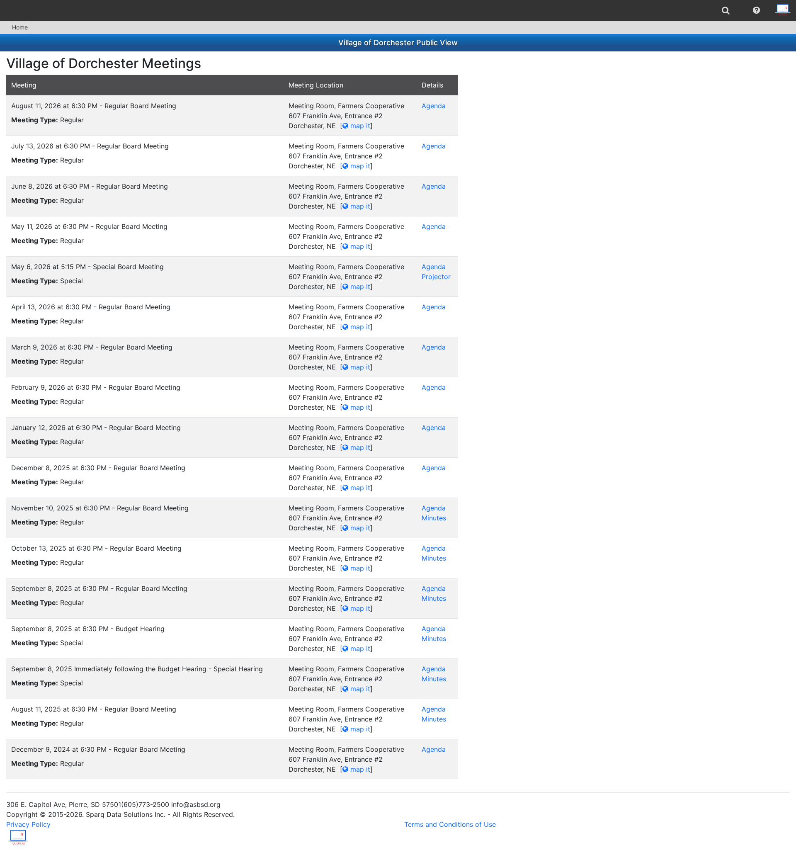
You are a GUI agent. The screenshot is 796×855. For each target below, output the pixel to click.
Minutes (434, 518)
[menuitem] (725, 10)
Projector (436, 276)
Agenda (434, 106)
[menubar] (398, 10)
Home (20, 27)
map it (359, 125)
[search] (725, 10)
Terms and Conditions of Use (450, 824)
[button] (756, 10)
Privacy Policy (28, 824)
